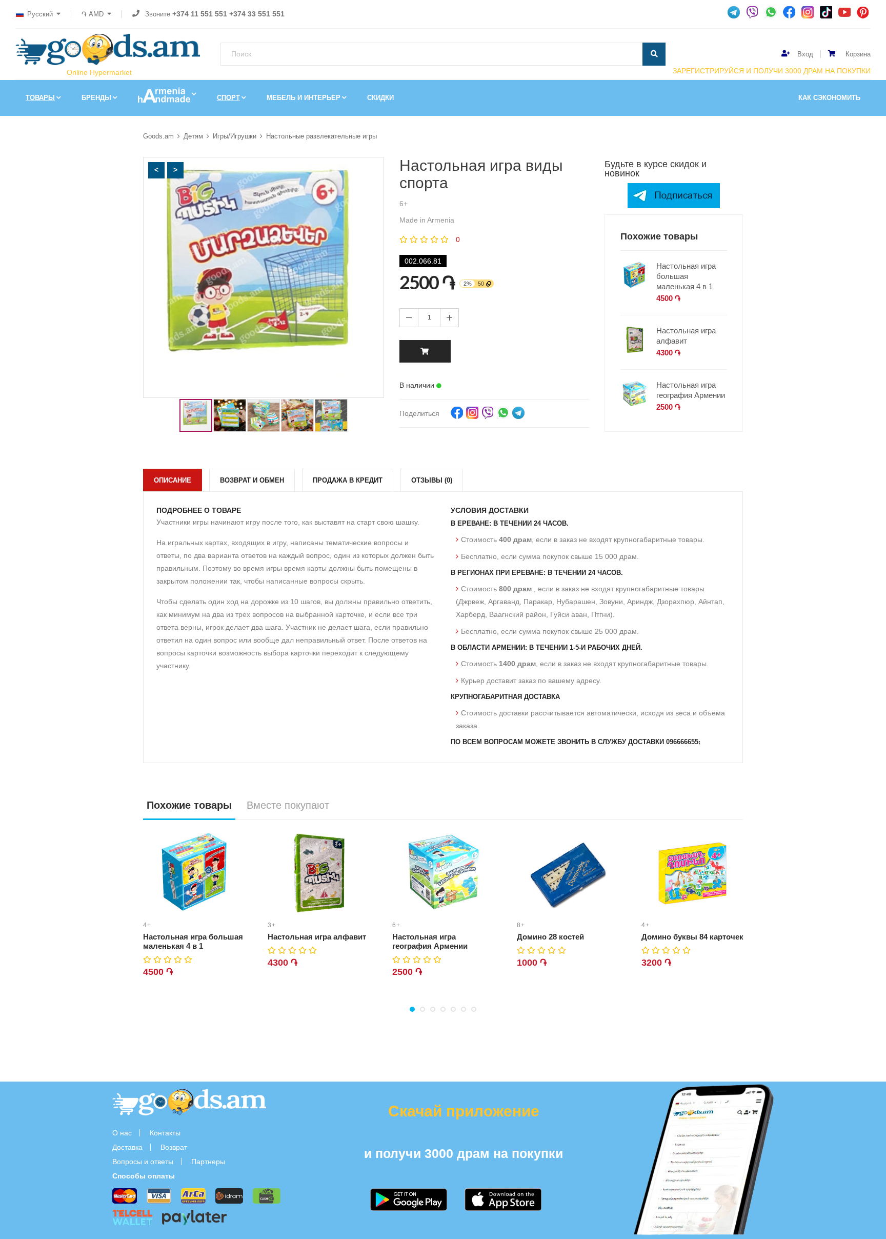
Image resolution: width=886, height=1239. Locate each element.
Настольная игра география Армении (690, 390)
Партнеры (208, 1161)
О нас (122, 1132)
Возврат (173, 1147)
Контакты (165, 1132)
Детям (193, 136)
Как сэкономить (829, 98)
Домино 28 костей (550, 936)
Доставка (127, 1147)
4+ (147, 925)
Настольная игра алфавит (686, 335)
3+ (272, 925)
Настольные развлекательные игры (321, 136)
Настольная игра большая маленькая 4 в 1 (686, 276)
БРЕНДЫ (96, 98)
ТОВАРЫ (40, 98)
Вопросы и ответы (142, 1161)
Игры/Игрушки (234, 136)
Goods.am (158, 136)
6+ (396, 925)
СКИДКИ (380, 98)
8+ (521, 925)
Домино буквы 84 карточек (692, 936)
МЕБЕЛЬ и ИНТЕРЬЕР (303, 98)
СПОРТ (228, 98)
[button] (156, 170)
